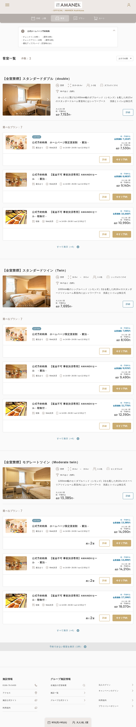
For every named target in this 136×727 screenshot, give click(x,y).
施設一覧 (55, 693)
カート (102, 18)
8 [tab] (31, 113)
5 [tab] (25, 113)
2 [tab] (19, 113)
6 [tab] (27, 113)
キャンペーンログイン (109, 691)
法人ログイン (105, 685)
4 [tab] (23, 113)
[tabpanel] (26, 100)
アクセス (7, 693)
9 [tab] (34, 113)
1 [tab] (17, 113)
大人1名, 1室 (82, 722)
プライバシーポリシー (109, 706)
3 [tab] (21, 113)
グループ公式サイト (60, 700)
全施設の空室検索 (59, 685)
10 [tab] (36, 113)
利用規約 (7, 708)
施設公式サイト (10, 700)
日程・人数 (41, 18)
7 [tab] (29, 113)
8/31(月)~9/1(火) (59, 722)
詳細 (128, 112)
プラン (82, 18)
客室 (62, 18)
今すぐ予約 (122, 159)
